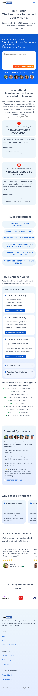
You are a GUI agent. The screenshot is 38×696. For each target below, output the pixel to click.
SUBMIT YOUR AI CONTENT (15, 356)
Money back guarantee (9, 645)
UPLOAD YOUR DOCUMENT (15, 332)
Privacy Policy (7, 679)
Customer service (8, 655)
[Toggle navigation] (34, 2)
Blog (3, 636)
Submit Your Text (13, 365)
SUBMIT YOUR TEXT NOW (24, 66)
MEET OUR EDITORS (14, 480)
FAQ (3, 640)
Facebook (5, 664)
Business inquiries (8, 660)
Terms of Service (7, 675)
